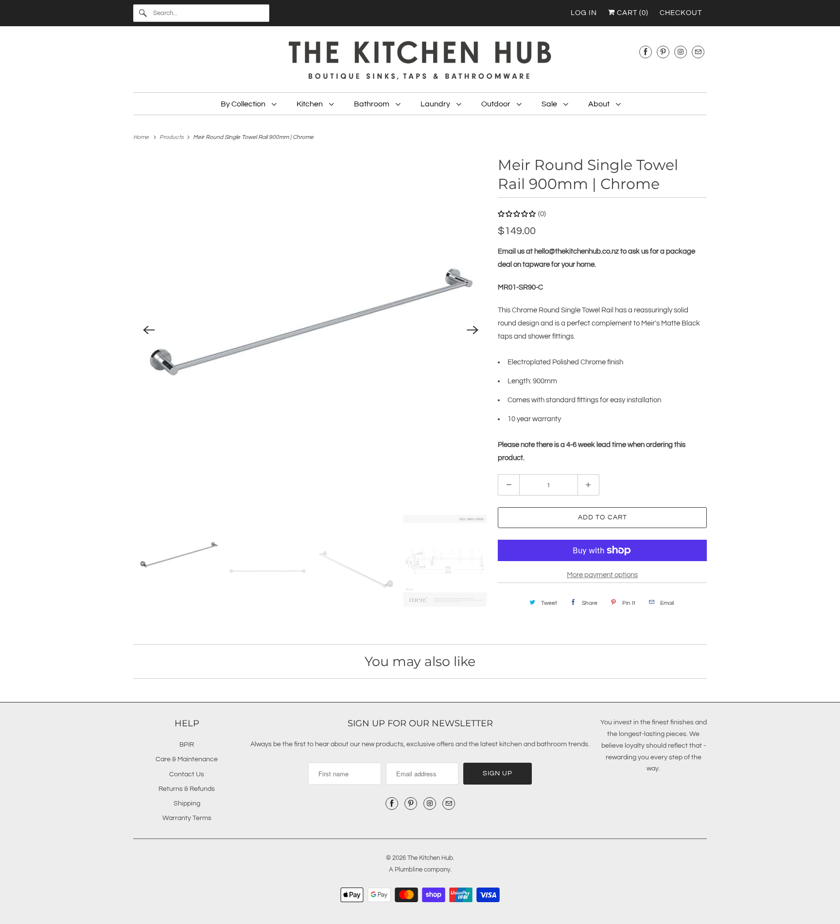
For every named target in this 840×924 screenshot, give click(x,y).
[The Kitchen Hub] (420, 62)
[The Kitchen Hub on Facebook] (645, 52)
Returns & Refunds (186, 789)
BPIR (186, 744)
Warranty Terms (186, 818)
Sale (550, 104)
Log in (584, 13)
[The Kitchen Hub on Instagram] (680, 52)
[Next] (472, 330)
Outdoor (496, 104)
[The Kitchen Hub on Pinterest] (663, 52)
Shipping (187, 803)
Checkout (681, 13)
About (599, 104)
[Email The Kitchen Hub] (698, 52)
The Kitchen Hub (430, 858)
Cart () (631, 13)
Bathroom (372, 104)
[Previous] (148, 330)
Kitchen (310, 104)
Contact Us (186, 774)
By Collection (244, 104)
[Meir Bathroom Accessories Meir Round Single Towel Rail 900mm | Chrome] (311, 330)
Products (172, 137)
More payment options (602, 575)
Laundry (436, 104)
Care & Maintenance (187, 759)
